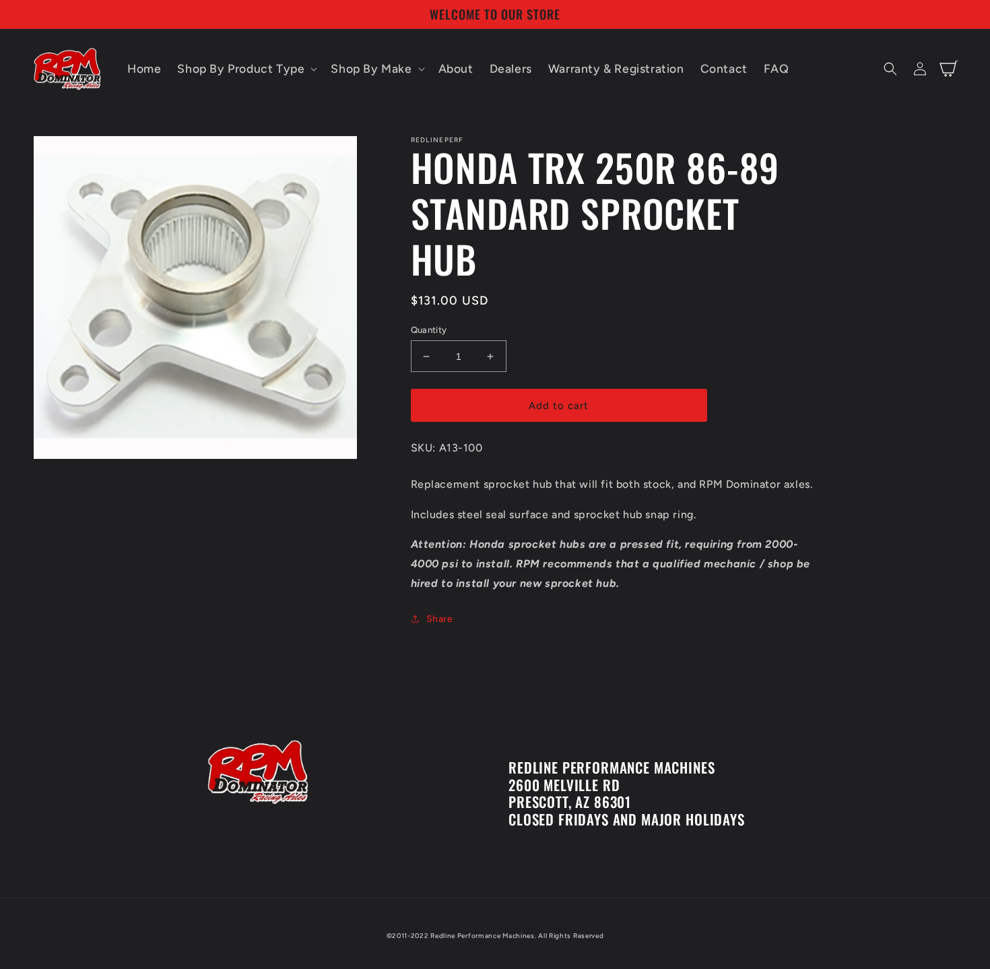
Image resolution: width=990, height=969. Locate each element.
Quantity (429, 330)
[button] (246, 69)
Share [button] (439, 619)
